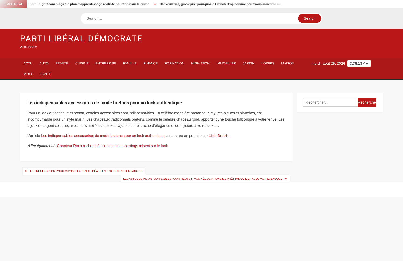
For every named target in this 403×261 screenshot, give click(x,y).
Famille (129, 63)
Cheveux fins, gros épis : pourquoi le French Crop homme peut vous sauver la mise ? (217, 4)
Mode (28, 74)
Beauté (62, 63)
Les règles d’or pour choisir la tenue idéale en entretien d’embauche (86, 171)
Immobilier (226, 63)
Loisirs (267, 63)
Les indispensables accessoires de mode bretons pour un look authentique (103, 136)
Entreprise (105, 63)
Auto (44, 63)
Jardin (248, 63)
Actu (28, 63)
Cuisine (81, 63)
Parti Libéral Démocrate (81, 38)
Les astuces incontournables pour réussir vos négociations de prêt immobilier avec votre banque (202, 178)
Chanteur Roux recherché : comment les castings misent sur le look (112, 146)
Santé (45, 74)
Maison (287, 63)
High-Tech (200, 63)
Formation (174, 63)
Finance (150, 63)
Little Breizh (218, 136)
